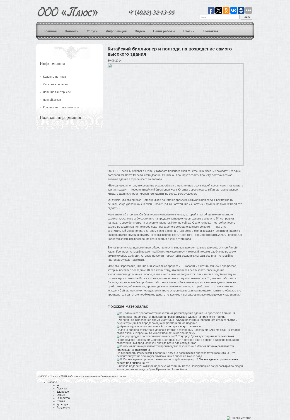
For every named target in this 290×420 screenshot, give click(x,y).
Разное (52, 382)
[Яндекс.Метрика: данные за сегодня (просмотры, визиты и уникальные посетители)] (239, 418)
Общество (63, 398)
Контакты (210, 31)
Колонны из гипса (54, 76)
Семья (61, 401)
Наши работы (164, 31)
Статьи (189, 31)
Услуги (92, 31)
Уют (59, 385)
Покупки (62, 388)
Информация (116, 31)
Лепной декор (52, 99)
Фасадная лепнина (55, 84)
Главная (50, 31)
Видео (140, 31)
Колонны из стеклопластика (61, 107)
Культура (62, 404)
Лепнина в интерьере (57, 92)
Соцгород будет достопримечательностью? (206, 336)
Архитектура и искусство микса (181, 326)
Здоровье (63, 391)
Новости (72, 31)
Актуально (63, 407)
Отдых (61, 394)
